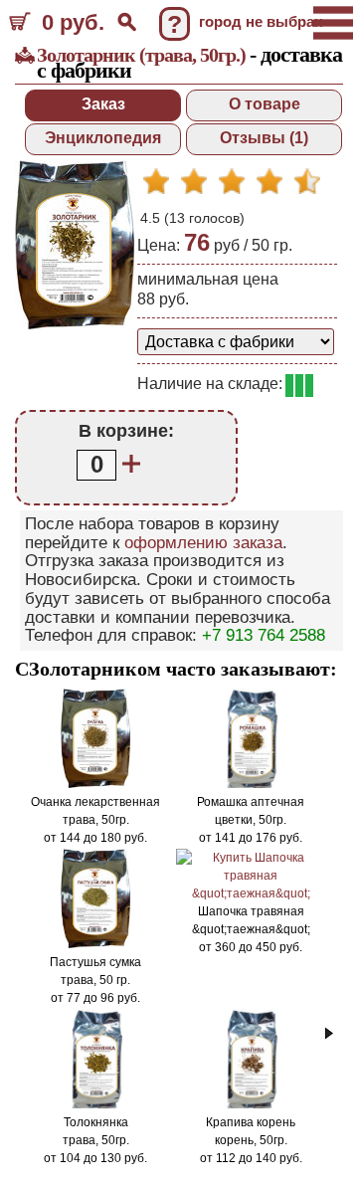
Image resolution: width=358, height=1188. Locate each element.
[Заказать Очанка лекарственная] (96, 784)
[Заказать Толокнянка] (95, 1104)
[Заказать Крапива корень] (250, 1104)
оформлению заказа (203, 542)
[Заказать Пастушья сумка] (96, 944)
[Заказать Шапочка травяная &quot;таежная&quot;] (250, 893)
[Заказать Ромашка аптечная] (250, 784)
